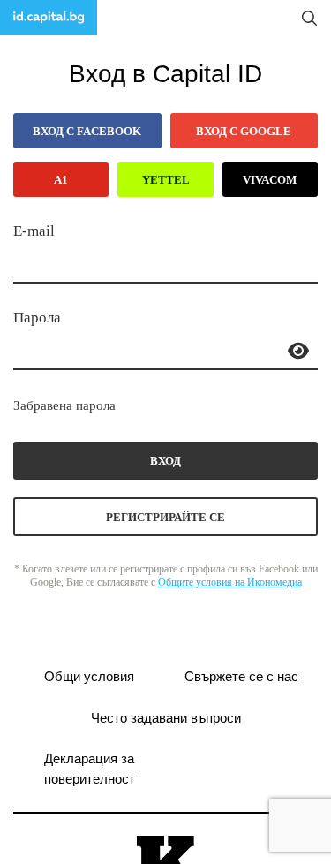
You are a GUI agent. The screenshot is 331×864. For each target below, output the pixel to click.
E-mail (34, 231)
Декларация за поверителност (89, 768)
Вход (165, 460)
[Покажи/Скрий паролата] (298, 350)
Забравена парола (64, 405)
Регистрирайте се (165, 517)
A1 (61, 179)
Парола (37, 317)
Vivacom (270, 179)
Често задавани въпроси (166, 717)
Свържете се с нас (241, 676)
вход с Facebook (87, 131)
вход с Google (243, 131)
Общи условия (89, 676)
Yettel (166, 179)
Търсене (309, 18)
